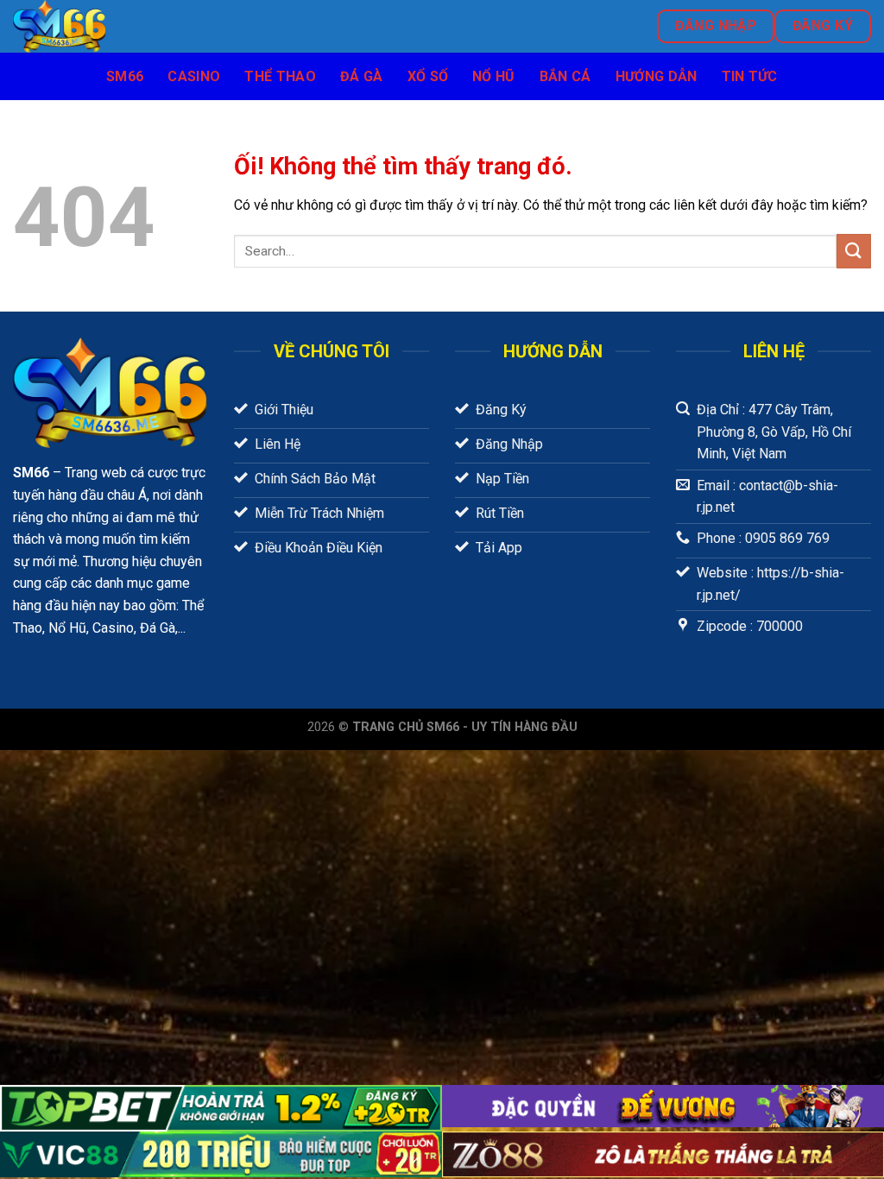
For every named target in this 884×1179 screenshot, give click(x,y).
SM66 (124, 76)
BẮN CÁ (565, 76)
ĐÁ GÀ (361, 76)
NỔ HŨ (493, 76)
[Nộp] (854, 251)
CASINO (193, 76)
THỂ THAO (280, 76)
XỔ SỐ (428, 76)
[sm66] (191, 26)
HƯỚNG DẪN (657, 76)
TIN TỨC (750, 76)
